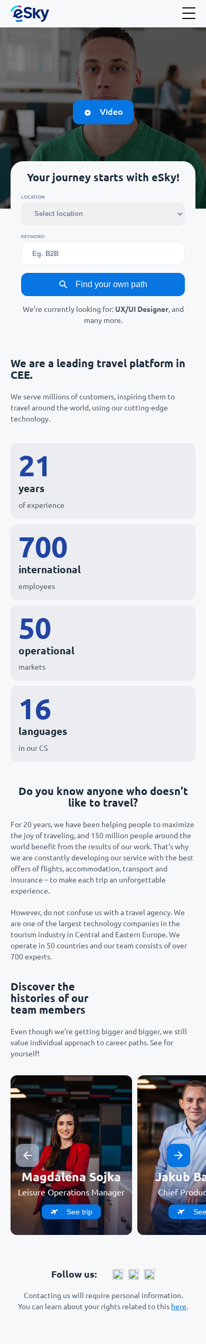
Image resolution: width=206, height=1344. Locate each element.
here (178, 1306)
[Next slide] (178, 1155)
